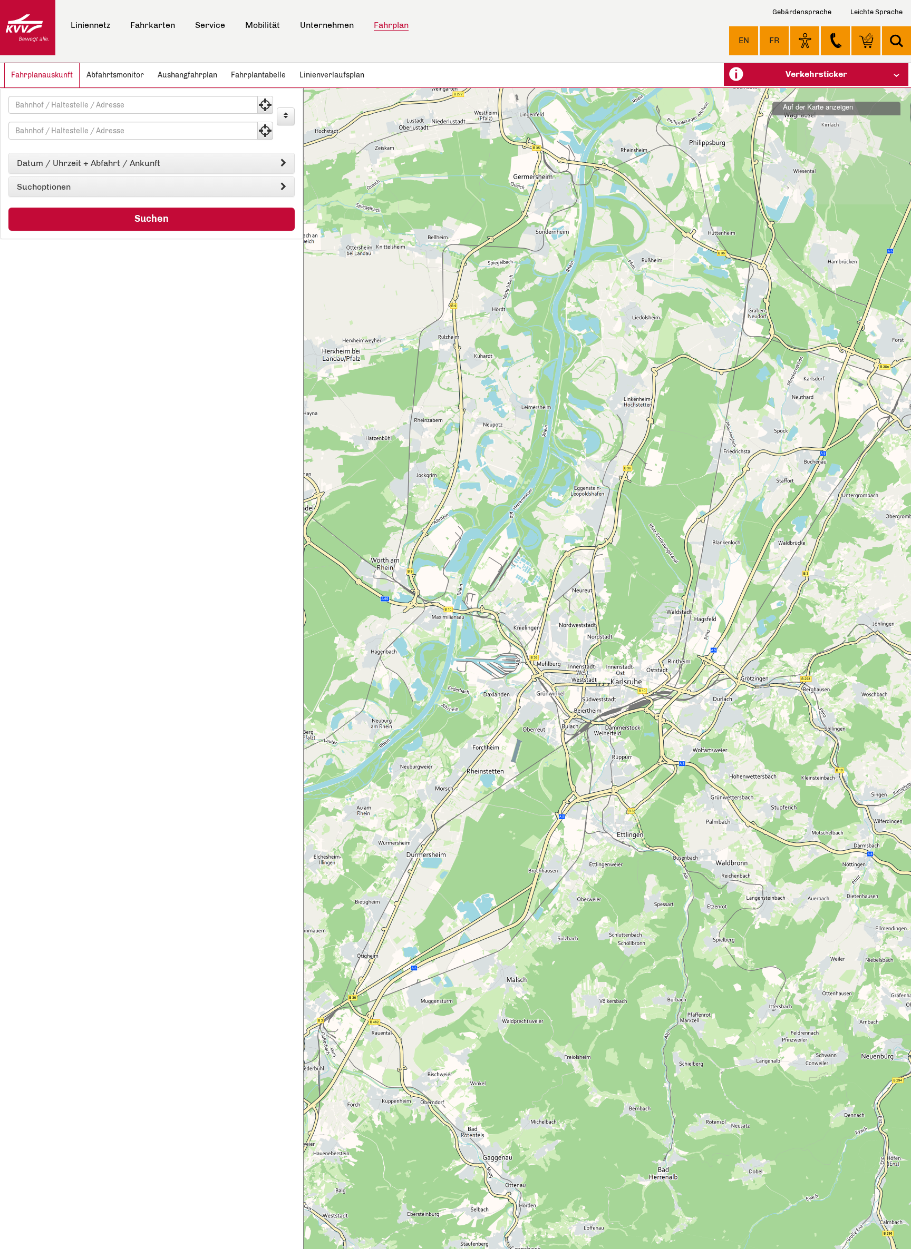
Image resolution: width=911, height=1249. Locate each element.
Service (210, 25)
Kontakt (835, 40)
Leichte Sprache (876, 12)
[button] (816, 74)
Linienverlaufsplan (331, 75)
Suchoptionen (44, 187)
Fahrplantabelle (258, 75)
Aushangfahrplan (187, 75)
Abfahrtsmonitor (115, 75)
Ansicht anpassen (804, 40)
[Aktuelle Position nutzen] (265, 105)
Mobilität (262, 25)
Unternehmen (327, 25)
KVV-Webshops (865, 40)
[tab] (151, 163)
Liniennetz (90, 25)
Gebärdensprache (801, 12)
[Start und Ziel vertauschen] (286, 116)
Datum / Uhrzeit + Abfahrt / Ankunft (88, 163)
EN (744, 40)
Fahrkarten (152, 25)
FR (774, 40)
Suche (896, 40)
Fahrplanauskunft (42, 75)
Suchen (151, 218)
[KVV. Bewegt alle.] (27, 27)
